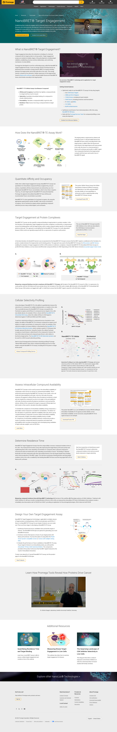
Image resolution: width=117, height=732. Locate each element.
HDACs (69, 102)
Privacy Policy (29, 721)
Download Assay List (22, 35)
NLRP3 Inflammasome (71, 106)
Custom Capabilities (79, 702)
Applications (43, 6)
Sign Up (18, 699)
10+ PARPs (68, 104)
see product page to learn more (92, 247)
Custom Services (61, 6)
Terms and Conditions (38, 721)
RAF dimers (96, 243)
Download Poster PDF (82, 199)
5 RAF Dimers (68, 99)
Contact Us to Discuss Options (69, 120)
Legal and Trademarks (19, 721)
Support (76, 6)
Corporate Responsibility (95, 700)
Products (36, 6)
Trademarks (47, 721)
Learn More (20, 428)
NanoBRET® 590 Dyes (68, 112)
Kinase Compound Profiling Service (26, 351)
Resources (69, 6)
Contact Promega (64, 695)
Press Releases (93, 702)
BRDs (74, 102)
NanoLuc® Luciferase (26, 75)
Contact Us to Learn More (39, 35)
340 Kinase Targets (73, 92)
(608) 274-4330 (63, 706)
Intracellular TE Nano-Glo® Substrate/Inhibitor (30, 547)
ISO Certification (93, 698)
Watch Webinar (82, 457)
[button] (81, 2)
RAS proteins (86, 243)
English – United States (94, 718)
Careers (91, 704)
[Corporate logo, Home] (8, 2)
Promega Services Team (76, 114)
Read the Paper (82, 234)
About (81, 6)
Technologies (51, 6)
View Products (20, 560)
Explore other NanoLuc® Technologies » (58, 676)
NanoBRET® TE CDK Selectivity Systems (42, 336)
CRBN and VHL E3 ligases (72, 95)
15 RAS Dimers (69, 97)
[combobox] (56, 2)
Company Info (92, 695)
